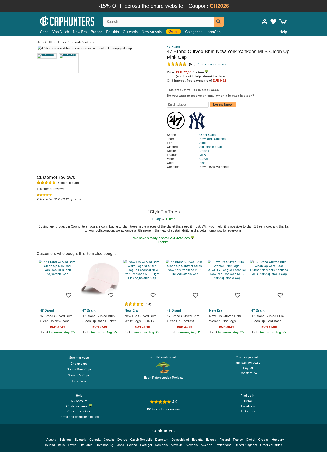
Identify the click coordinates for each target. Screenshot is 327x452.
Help (283, 32)
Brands (96, 32)
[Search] (219, 22)
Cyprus (122, 439)
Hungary (278, 439)
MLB (202, 154)
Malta (120, 445)
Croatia (109, 439)
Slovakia (177, 445)
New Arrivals (152, 32)
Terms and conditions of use (79, 416)
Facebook (248, 406)
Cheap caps (79, 363)
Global (250, 439)
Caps (44, 32)
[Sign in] (265, 22)
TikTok (248, 401)
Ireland (50, 445)
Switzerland (223, 445)
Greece (263, 439)
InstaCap (213, 32)
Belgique (65, 439)
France (238, 439)
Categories (193, 32)
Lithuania (85, 445)
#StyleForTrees (77, 406)
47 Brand (173, 46)
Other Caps (56, 42)
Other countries (271, 445)
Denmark (161, 439)
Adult (202, 142)
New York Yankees (80, 42)
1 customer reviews (212, 64)
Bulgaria (80, 439)
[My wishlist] (273, 22)
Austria (51, 439)
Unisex (204, 150)
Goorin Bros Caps (79, 369)
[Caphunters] (79, 20)
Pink (202, 162)
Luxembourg (104, 445)
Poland (132, 445)
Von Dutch (60, 32)
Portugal (146, 445)
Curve (203, 158)
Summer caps (79, 357)
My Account (79, 401)
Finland (224, 439)
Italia (61, 445)
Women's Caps (79, 375)
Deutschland (180, 439)
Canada (95, 439)
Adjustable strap (210, 146)
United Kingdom (246, 445)
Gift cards (130, 32)
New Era (80, 32)
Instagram (248, 411)
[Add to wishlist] (68, 295)
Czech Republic (141, 439)
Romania (161, 445)
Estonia (211, 439)
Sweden (206, 445)
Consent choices (79, 411)
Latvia (72, 445)
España (197, 439)
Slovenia (192, 445)
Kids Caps (79, 381)
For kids (112, 32)
